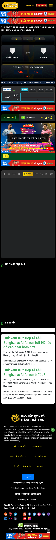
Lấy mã (28, 476)
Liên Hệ (40, 466)
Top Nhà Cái (30, 5)
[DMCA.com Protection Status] (28, 525)
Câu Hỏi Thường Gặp (22, 466)
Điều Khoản (37, 446)
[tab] (10, 117)
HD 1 (6, 156)
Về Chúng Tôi (20, 446)
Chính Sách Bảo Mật (18, 456)
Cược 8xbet (41, 5)
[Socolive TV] (10, 5)
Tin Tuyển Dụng (40, 456)
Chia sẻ (48, 117)
